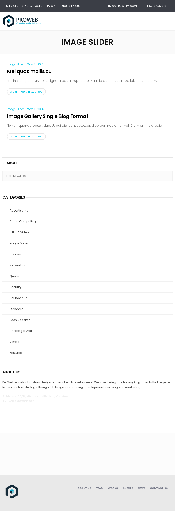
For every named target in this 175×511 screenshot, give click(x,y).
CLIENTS (128, 488)
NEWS (141, 488)
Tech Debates (20, 320)
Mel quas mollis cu (29, 71)
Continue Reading (26, 91)
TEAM (99, 488)
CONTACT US (159, 488)
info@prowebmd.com (122, 6)
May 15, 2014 (35, 64)
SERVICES (12, 6)
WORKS (113, 488)
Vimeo (14, 342)
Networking (18, 265)
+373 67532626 (157, 6)
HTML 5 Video (19, 232)
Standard (16, 309)
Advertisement (20, 210)
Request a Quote (72, 6)
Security (15, 287)
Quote (14, 276)
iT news (15, 254)
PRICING (52, 6)
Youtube (16, 353)
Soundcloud (19, 298)
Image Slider (15, 64)
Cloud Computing (23, 221)
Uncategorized (21, 331)
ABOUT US (84, 488)
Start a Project (33, 6)
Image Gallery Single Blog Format (47, 116)
